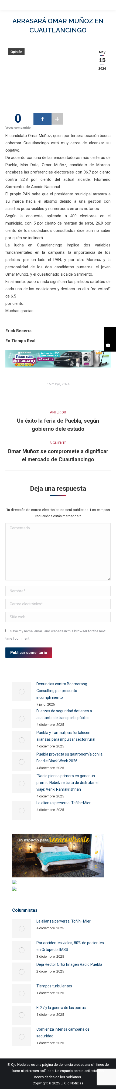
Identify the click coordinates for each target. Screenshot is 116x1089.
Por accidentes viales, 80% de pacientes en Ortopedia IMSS (70, 946)
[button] (110, 333)
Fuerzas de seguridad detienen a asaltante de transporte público (64, 714)
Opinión (16, 52)
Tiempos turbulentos (54, 986)
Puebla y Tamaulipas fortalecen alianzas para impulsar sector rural (65, 735)
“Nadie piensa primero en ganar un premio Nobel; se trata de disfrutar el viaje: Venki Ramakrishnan (67, 782)
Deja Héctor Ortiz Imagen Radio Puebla (69, 964)
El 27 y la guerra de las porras (61, 1008)
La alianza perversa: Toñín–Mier (63, 803)
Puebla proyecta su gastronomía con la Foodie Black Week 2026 (69, 757)
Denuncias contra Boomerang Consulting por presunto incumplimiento (61, 691)
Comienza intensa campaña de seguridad (63, 1032)
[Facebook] (42, 119)
